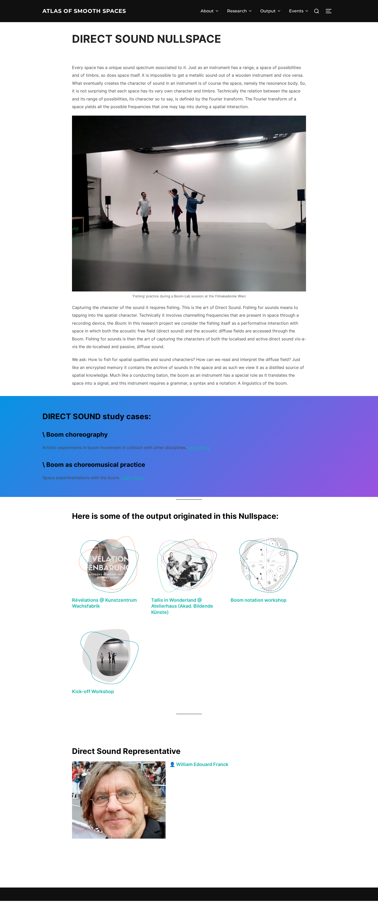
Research (237, 10)
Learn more (132, 477)
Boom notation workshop (258, 600)
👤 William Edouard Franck (198, 764)
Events (296, 10)
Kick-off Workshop (93, 691)
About (207, 10)
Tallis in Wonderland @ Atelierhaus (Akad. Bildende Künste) (182, 606)
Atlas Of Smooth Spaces (84, 11)
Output (268, 10)
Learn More (199, 447)
